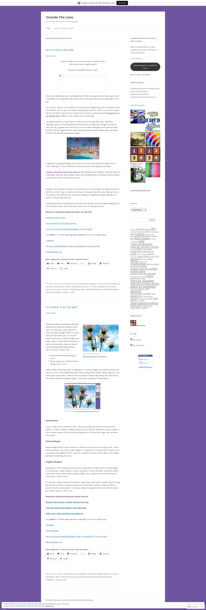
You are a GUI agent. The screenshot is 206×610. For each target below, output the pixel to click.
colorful (88, 289)
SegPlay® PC (136, 306)
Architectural (83, 283)
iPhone (134, 261)
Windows (144, 308)
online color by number (144, 268)
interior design (93, 577)
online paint (137, 271)
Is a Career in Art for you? (61, 307)
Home (48, 28)
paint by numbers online (139, 289)
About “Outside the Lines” (64, 28)
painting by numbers (140, 293)
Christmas (134, 242)
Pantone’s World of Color (55, 218)
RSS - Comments (138, 345)
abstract (133, 229)
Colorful (114, 283)
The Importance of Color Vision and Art (61, 223)
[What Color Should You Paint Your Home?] (137, 117)
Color (99, 283)
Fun (147, 363)
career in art (71, 577)
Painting (141, 363)
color (83, 289)
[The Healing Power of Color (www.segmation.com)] (153, 170)
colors (139, 249)
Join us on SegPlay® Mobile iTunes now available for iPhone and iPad (72, 246)
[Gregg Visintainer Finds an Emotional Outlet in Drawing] (152, 124)
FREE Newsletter (52, 531)
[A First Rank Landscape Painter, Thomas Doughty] (137, 139)
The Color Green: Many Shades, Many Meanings (66, 508)
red (150, 298)
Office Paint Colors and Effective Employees (64, 513)
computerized (148, 251)
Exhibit (68, 286)
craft (133, 254)
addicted (140, 229)
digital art (140, 256)
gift (140, 258)
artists (58, 577)
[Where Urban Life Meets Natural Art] (138, 175)
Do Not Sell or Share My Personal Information (78, 600)
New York (85, 286)
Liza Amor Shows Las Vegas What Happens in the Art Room (69, 229)
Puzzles (146, 299)
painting (135, 291)
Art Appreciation (136, 232)
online (143, 266)
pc (142, 296)
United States (135, 308)
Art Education (154, 232)
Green (145, 259)
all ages (147, 229)
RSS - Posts (136, 339)
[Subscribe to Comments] (131, 345)
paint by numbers (105, 577)
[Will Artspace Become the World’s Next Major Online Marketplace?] (153, 114)
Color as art (106, 283)
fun (157, 256)
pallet (154, 294)
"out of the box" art (71, 283)
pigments (134, 298)
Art (153, 228)
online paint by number (143, 273)
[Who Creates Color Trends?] (153, 139)
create (144, 254)
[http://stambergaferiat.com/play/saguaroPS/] (83, 148)
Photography (148, 296)
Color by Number (141, 244)
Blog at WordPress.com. (54, 600)
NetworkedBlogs (143, 355)
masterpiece (138, 263)
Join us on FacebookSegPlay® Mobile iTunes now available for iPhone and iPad (76, 536)
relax (155, 298)
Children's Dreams (103, 574)
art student (135, 236)
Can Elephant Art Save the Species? (143, 97)
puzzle (141, 299)
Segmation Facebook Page (140, 190)
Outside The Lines (59, 17)
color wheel (147, 249)
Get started (122, 3)
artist (133, 234)
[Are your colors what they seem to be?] (153, 154)
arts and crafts (149, 234)
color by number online (144, 246)
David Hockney (59, 286)
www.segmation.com (54, 252)
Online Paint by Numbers (138, 276)
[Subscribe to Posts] (131, 339)
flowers (152, 257)
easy (146, 256)
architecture (92, 283)
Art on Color (56, 289)
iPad (150, 258)
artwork (64, 577)
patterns (135, 296)
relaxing (133, 300)
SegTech (147, 305)
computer (135, 251)
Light (145, 261)
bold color (65, 289)
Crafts (139, 254)
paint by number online (144, 283)
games (134, 258)
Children (153, 239)
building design (75, 289)
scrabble (141, 300)
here (104, 235)
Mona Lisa (149, 264)
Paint (150, 276)
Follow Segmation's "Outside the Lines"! (145, 66)
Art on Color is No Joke (60, 50)
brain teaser (142, 238)
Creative (150, 254)
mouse (156, 264)
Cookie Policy (49, 606)
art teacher (92, 574)
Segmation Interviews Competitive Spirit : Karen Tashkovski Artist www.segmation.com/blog (145, 91)
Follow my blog (144, 366)
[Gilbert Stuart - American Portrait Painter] (137, 165)
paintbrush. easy (137, 278)
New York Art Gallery (53, 292)
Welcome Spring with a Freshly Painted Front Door (67, 502)
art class (146, 231)
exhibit (105, 289)
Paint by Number (142, 281)
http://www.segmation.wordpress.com (95, 356)
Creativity (133, 257)
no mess (134, 266)
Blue (132, 238)
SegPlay (153, 303)
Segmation (50, 240)
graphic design (82, 577)
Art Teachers (50, 577)
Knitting (141, 261)
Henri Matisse (76, 286)
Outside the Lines (144, 359)
